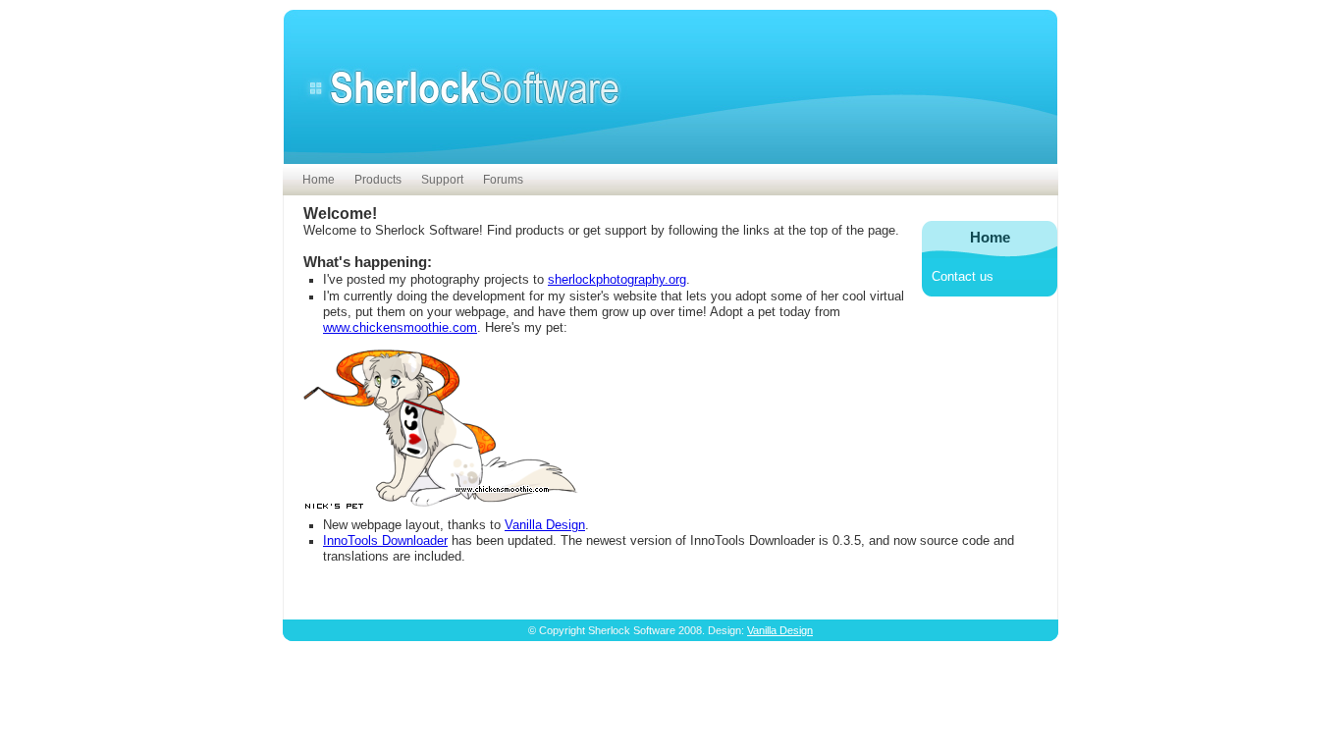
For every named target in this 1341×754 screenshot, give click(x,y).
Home (318, 180)
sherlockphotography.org (617, 280)
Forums (503, 180)
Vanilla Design (545, 525)
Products (378, 180)
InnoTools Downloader (385, 541)
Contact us (962, 277)
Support (442, 180)
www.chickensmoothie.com (400, 328)
